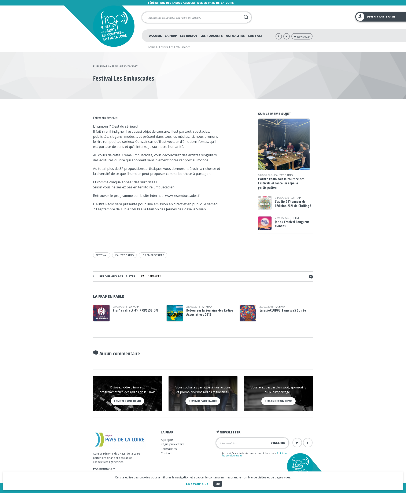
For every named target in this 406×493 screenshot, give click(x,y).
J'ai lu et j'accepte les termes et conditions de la (254, 454)
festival (101, 255)
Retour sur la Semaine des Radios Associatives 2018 (209, 312)
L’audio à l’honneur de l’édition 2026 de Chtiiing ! (293, 203)
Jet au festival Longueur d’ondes (292, 223)
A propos (167, 440)
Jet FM (295, 218)
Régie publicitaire (173, 444)
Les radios (189, 36)
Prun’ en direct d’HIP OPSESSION (135, 310)
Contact (255, 36)
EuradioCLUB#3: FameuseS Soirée (282, 310)
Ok (217, 484)
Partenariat (103, 468)
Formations (169, 449)
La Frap (171, 36)
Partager (154, 276)
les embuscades (153, 255)
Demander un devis (278, 401)
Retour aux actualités (117, 276)
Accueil (155, 36)
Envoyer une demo (127, 401)
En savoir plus (197, 484)
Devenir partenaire (203, 401)
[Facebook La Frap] (279, 36)
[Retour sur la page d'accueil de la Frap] (113, 26)
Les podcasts (211, 36)
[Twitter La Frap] (286, 36)
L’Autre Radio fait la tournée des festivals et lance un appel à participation (281, 183)
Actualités (235, 36)
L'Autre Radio (283, 175)
